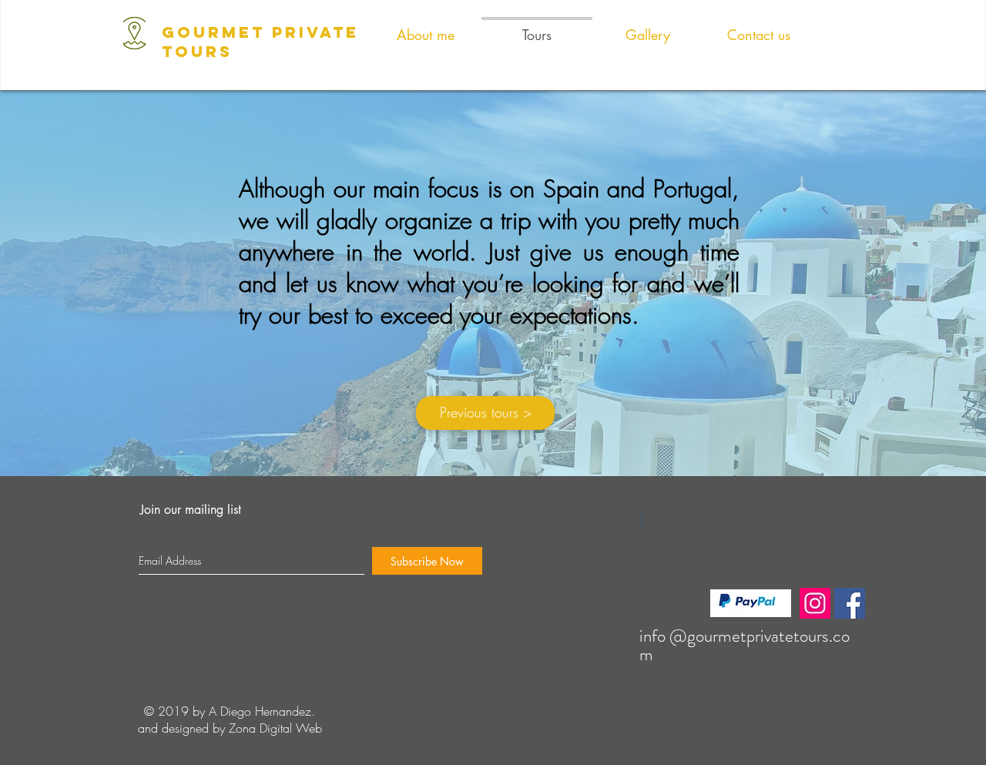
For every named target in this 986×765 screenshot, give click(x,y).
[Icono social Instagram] (815, 603)
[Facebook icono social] (849, 603)
